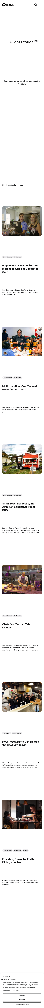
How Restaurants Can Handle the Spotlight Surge (20, 743)
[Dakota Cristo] (5, 232)
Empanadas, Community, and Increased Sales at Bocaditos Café (20, 269)
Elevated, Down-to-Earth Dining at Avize (18, 861)
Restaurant (17, 257)
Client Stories (7, 257)
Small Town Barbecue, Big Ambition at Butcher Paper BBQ (18, 507)
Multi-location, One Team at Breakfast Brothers (19, 388)
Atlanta (25, 850)
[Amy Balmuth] (5, 353)
